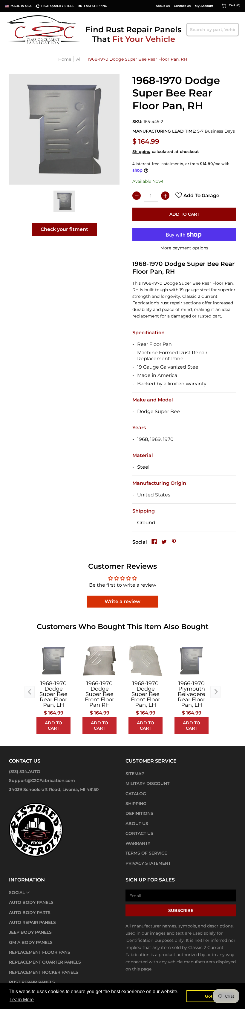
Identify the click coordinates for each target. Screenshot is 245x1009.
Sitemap (134, 773)
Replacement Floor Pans (39, 952)
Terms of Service (146, 853)
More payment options (184, 248)
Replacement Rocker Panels (43, 972)
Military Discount (147, 783)
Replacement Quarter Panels (45, 962)
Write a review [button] (122, 601)
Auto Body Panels (31, 902)
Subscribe (180, 910)
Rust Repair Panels (32, 982)
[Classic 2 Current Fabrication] (43, 29)
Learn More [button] (22, 999)
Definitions (139, 813)
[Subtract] (136, 195)
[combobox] (212, 29)
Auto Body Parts (29, 912)
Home (64, 59)
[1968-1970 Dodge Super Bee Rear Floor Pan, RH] (64, 201)
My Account (204, 5)
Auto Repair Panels (32, 922)
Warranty (137, 843)
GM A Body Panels (31, 942)
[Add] (165, 195)
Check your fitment (64, 229)
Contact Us (182, 5)
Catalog (135, 793)
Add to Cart (184, 214)
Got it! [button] (211, 996)
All (79, 59)
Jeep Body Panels (30, 932)
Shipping (141, 151)
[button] (231, 5)
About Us (163, 5)
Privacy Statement (148, 863)
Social (17, 892)
